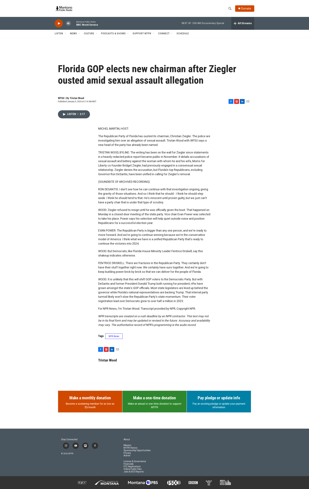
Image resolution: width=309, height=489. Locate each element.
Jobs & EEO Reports (134, 471)
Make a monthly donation (90, 397)
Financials (129, 464)
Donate (246, 8)
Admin (127, 455)
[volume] (68, 23)
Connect (164, 33)
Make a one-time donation (154, 397)
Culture (89, 33)
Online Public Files (133, 469)
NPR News (114, 336)
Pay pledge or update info (219, 397)
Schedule (183, 33)
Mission (127, 445)
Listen (59, 33)
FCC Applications (132, 466)
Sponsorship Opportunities (137, 450)
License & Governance (135, 461)
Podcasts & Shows (113, 33)
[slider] (73, 23)
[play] (58, 23)
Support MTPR (142, 33)
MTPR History (130, 448)
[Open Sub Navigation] (65, 33)
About (127, 439)
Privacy (127, 453)
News (73, 33)
